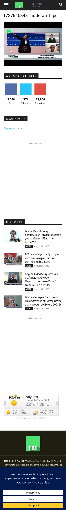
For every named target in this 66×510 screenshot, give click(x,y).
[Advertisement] (33, 178)
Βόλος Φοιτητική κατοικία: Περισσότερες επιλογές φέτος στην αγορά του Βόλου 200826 (43, 300)
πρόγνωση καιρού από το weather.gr (31, 418)
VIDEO (29, 246)
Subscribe (40, 84)
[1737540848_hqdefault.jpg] (33, 64)
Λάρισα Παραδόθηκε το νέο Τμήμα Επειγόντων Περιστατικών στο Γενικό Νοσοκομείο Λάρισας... (41, 279)
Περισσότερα (13, 128)
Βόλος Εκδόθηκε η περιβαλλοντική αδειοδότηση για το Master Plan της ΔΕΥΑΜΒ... (43, 236)
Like (11, 84)
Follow (25, 84)
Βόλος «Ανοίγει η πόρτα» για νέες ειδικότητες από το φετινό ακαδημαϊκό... (42, 258)
